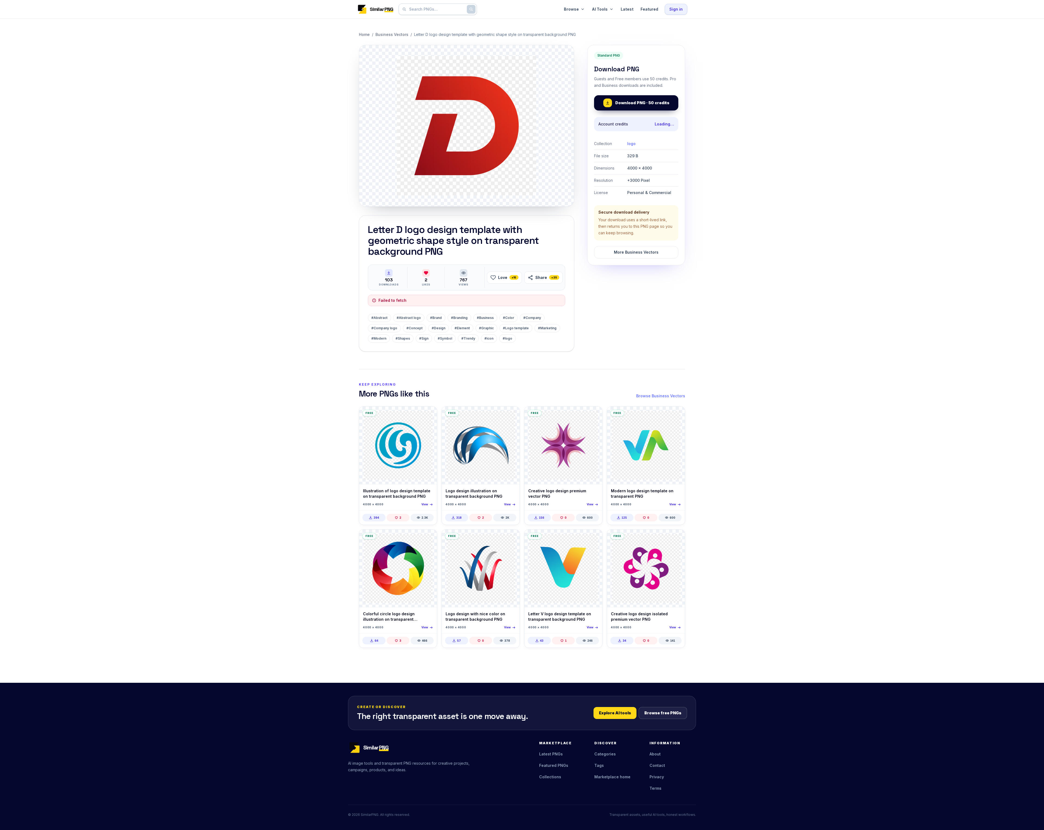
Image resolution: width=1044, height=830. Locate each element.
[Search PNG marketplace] (471, 9)
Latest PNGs (551, 754)
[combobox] (437, 9)
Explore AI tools (615, 713)
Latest (627, 9)
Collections (550, 776)
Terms (655, 788)
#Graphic (486, 328)
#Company (532, 318)
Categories (605, 754)
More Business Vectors (636, 252)
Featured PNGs (553, 765)
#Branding (459, 318)
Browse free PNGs (662, 713)
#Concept (414, 328)
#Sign (423, 338)
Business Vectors (391, 34)
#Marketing (547, 328)
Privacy (657, 776)
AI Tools (600, 9)
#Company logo (384, 328)
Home (364, 34)
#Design (438, 328)
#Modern (378, 338)
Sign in (676, 9)
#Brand (436, 318)
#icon (488, 338)
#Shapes (403, 338)
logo (631, 143)
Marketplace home (612, 776)
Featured (649, 9)
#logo (507, 338)
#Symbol (445, 338)
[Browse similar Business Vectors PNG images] (428, 415)
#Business (485, 318)
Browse (571, 9)
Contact (657, 765)
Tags (599, 765)
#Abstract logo (409, 318)
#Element (462, 328)
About (655, 754)
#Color (508, 318)
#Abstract (379, 318)
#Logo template (516, 328)
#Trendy (468, 338)
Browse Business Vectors (660, 396)
